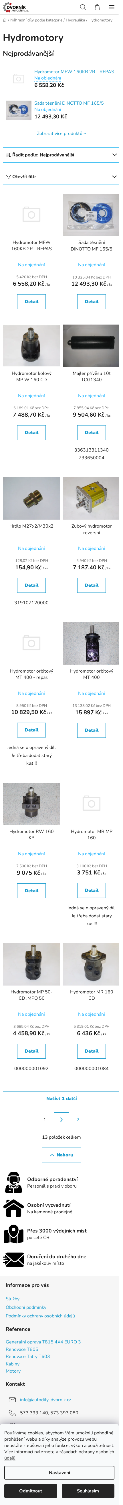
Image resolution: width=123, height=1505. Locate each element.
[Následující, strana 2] (61, 1119)
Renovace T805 (22, 1349)
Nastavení (59, 1473)
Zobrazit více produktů (59, 133)
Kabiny (12, 1364)
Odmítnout (30, 1491)
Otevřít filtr (24, 177)
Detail (32, 302)
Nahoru (65, 1155)
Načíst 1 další (61, 1099)
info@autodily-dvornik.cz (45, 1400)
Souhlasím (88, 1491)
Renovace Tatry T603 (28, 1356)
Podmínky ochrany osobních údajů (40, 1316)
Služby (12, 1299)
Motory (13, 1371)
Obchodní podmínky (26, 1307)
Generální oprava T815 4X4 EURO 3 (43, 1342)
